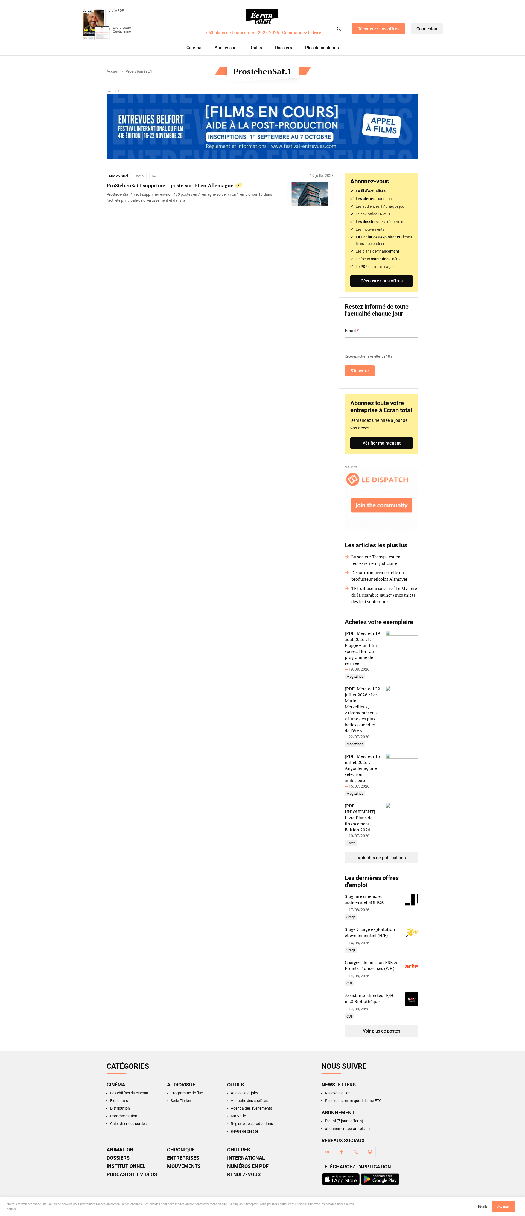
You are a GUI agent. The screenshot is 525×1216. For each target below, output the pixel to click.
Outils (256, 47)
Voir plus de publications (382, 857)
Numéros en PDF (248, 1166)
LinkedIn (327, 1151)
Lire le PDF (116, 11)
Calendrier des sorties (128, 1123)
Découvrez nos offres (378, 28)
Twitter (355, 1151)
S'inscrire (360, 370)
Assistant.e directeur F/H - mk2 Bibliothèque (370, 998)
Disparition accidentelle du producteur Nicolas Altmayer (379, 575)
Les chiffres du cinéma (129, 1093)
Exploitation (120, 1100)
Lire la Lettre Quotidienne (122, 29)
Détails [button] (483, 1206)
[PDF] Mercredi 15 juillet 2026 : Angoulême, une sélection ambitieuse (362, 768)
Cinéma (194, 47)
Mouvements (184, 1166)
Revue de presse (244, 1131)
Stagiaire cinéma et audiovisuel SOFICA (364, 899)
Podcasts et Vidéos (132, 1174)
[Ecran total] (262, 16)
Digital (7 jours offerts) (344, 1121)
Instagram (370, 1151)
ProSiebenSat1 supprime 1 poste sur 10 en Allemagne (170, 185)
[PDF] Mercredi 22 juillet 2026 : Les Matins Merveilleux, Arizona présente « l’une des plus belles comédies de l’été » (362, 710)
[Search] (339, 29)
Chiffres (238, 1150)
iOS (341, 1179)
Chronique (181, 1150)
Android (380, 1179)
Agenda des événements (251, 1108)
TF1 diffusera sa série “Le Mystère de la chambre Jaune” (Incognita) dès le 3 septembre (384, 594)
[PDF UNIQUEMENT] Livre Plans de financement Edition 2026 (360, 818)
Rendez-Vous (244, 1174)
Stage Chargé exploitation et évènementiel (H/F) (370, 932)
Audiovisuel (226, 47)
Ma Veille (238, 1116)
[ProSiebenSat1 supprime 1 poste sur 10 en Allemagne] (194, 197)
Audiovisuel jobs (244, 1093)
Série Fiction (181, 1100)
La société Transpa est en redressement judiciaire (376, 560)
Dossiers (283, 47)
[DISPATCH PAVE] (381, 500)
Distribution (120, 1108)
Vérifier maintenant (382, 443)
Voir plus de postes (381, 1031)
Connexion (426, 28)
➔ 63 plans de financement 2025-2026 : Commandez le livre (262, 33)
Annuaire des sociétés (249, 1100)
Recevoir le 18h (338, 1093)
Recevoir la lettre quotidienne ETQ (353, 1100)
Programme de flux (187, 1093)
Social (140, 176)
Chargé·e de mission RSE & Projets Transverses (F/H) (371, 965)
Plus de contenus (322, 47)
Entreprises (183, 1158)
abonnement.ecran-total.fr (347, 1128)
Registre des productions (252, 1123)
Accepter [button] (503, 1206)
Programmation (123, 1116)
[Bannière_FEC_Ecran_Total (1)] (262, 126)
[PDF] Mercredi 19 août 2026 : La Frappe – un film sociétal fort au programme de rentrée (362, 648)
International (246, 1158)
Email (352, 330)
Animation (120, 1150)
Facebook (341, 1151)
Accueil (113, 71)
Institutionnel (126, 1166)
